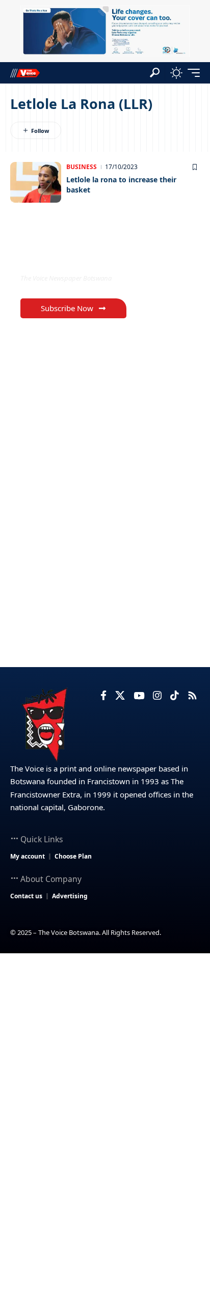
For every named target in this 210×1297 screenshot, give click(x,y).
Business (81, 166)
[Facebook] (103, 695)
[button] (154, 72)
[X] (120, 695)
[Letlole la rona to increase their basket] (35, 182)
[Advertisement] (105, 1063)
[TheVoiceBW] (25, 72)
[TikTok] (174, 695)
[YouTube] (139, 695)
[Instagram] (157, 695)
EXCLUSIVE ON (62, 257)
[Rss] (192, 695)
